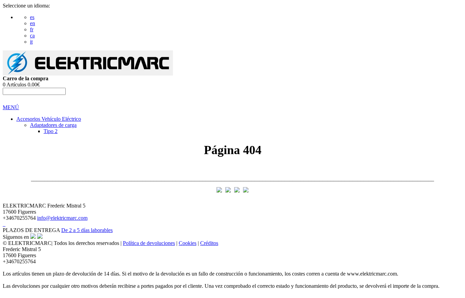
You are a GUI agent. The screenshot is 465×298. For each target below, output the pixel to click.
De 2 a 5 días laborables (87, 230)
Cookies (187, 243)
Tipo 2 (51, 131)
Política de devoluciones (149, 243)
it (31, 42)
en (32, 23)
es (32, 17)
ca (32, 35)
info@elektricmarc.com (62, 218)
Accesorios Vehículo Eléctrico (48, 119)
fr (31, 29)
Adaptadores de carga (53, 125)
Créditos (209, 243)
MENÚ (11, 107)
